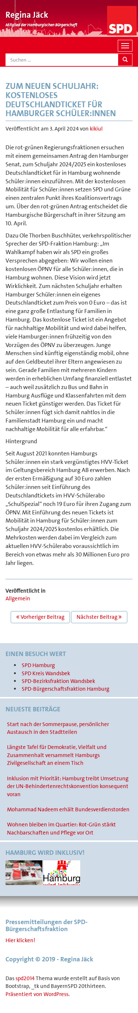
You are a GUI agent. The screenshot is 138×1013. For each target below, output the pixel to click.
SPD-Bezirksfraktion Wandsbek (58, 681)
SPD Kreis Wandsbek (46, 673)
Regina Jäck (27, 14)
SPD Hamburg (38, 665)
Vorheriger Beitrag (42, 617)
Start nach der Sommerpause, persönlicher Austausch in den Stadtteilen (58, 728)
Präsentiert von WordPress (37, 994)
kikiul (96, 128)
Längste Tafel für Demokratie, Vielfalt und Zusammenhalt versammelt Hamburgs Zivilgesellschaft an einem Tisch (56, 755)
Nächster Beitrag (97, 617)
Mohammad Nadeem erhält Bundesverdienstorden (68, 809)
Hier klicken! (20, 940)
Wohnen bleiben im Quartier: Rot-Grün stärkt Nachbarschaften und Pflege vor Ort (61, 828)
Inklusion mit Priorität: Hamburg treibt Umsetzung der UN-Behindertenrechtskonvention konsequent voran (67, 786)
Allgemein (18, 598)
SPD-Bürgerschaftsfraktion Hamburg (65, 689)
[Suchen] (125, 59)
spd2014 (25, 978)
